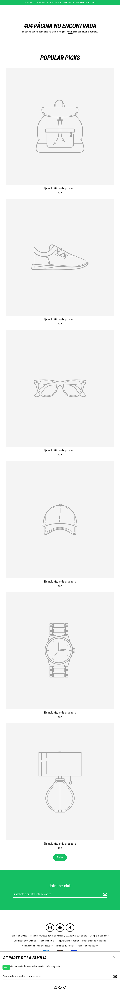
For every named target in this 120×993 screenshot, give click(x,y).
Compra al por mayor (99, 935)
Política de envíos (19, 935)
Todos (60, 857)
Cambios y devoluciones (25, 940)
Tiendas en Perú (46, 940)
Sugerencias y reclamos (68, 940)
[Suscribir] (114, 976)
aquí (70, 31)
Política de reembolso (88, 945)
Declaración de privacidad (94, 940)
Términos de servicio (65, 945)
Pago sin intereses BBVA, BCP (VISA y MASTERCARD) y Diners (58, 935)
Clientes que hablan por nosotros (37, 945)
